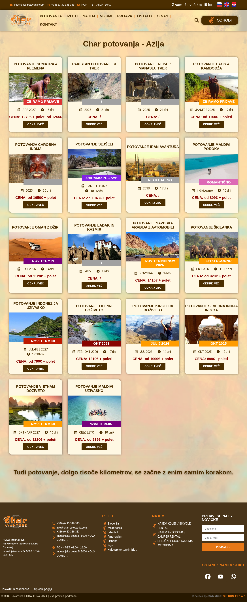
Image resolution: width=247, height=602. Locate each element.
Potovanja (51, 16)
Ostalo (144, 16)
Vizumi (106, 16)
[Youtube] (221, 576)
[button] (197, 20)
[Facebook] (208, 576)
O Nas (162, 16)
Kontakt (48, 24)
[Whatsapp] (233, 576)
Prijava (124, 16)
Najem (89, 16)
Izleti (72, 16)
